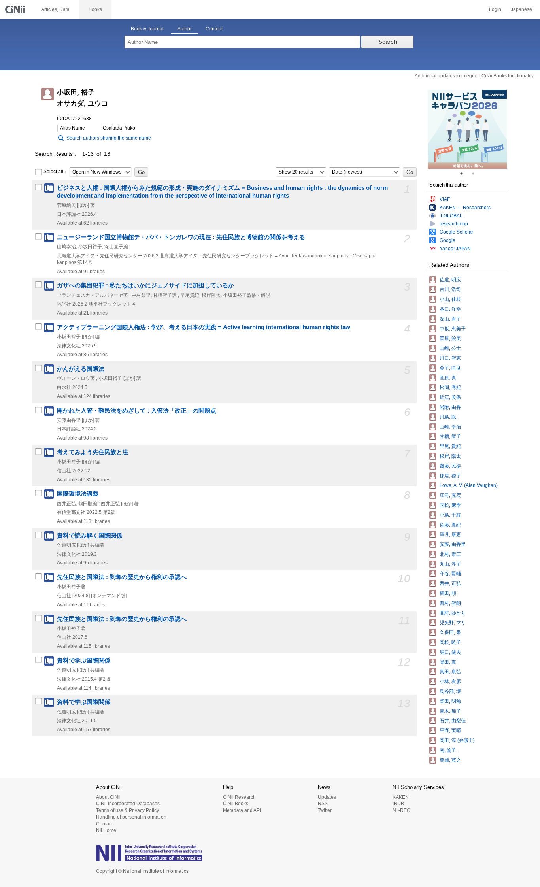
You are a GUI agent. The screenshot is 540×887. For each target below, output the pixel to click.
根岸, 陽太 (450, 456)
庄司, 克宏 (450, 495)
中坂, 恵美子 (453, 329)
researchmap (454, 223)
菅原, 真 (448, 378)
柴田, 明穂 (450, 701)
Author (184, 29)
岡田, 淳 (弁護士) (457, 740)
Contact (104, 824)
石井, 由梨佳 (453, 720)
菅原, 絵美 (450, 338)
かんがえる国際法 (80, 369)
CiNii (16, 9)
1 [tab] (464, 173)
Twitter (325, 810)
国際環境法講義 (77, 494)
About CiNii (108, 797)
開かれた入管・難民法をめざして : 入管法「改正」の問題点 (136, 411)
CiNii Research (239, 797)
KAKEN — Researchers (465, 207)
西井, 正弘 (450, 583)
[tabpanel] (467, 129)
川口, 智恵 (450, 358)
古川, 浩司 (450, 289)
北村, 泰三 (450, 554)
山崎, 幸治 (450, 427)
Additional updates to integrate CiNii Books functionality (474, 76)
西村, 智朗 (450, 603)
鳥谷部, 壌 (450, 691)
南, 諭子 (448, 750)
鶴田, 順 (448, 593)
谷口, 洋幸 (450, 309)
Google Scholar (456, 232)
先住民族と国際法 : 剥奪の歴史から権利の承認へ (122, 577)
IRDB (398, 803)
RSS (323, 803)
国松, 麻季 (450, 505)
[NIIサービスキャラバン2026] (467, 129)
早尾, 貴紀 (450, 446)
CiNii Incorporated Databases (128, 803)
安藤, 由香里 (453, 544)
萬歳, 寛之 (450, 760)
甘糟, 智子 (450, 436)
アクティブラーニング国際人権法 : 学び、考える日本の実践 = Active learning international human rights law (203, 327)
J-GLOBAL (451, 216)
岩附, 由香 (450, 407)
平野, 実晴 (450, 730)
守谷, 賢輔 (450, 573)
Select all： (55, 171)
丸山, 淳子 (450, 564)
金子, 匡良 (450, 368)
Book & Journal (147, 29)
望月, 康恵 (450, 534)
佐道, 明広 (450, 280)
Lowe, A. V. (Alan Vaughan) (469, 485)
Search (387, 41)
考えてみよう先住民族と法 (92, 452)
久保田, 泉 (450, 632)
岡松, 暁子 (450, 642)
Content (214, 29)
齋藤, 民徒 (450, 466)
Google (447, 240)
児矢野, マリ (453, 622)
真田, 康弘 (450, 671)
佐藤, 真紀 (450, 525)
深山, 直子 (450, 319)
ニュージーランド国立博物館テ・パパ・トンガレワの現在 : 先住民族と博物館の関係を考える (181, 237)
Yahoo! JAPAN (455, 248)
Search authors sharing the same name (108, 138)
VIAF (445, 199)
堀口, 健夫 (450, 652)
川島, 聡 (448, 417)
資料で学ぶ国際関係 (83, 660)
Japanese (521, 9)
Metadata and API (242, 810)
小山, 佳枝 (450, 299)
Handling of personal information (131, 817)
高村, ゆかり (453, 613)
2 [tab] (476, 173)
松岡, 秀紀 (450, 387)
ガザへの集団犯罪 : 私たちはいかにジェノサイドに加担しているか (145, 285)
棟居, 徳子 (450, 476)
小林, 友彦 (450, 681)
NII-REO (401, 810)
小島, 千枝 (450, 515)
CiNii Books (235, 803)
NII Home (106, 830)
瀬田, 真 (448, 662)
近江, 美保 (450, 397)
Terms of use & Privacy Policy (127, 810)
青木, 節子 (450, 711)
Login (495, 9)
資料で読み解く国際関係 (89, 535)
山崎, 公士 (450, 348)
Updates (327, 797)
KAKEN (401, 797)
